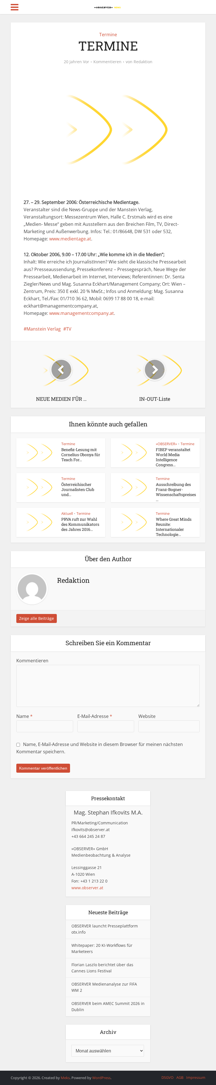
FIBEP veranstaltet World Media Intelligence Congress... (173, 457)
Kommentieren (107, 61)
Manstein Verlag (43, 329)
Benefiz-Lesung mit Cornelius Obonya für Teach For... (80, 454)
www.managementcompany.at (81, 313)
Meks (65, 1077)
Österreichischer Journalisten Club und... (77, 489)
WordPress (101, 1077)
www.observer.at (87, 887)
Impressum (195, 1077)
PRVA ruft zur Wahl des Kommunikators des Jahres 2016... (80, 524)
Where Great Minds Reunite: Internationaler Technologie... (174, 527)
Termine (108, 34)
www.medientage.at (70, 239)
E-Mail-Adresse (94, 716)
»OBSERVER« (166, 443)
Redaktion (143, 61)
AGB (179, 1077)
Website (147, 716)
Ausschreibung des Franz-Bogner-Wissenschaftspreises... (176, 492)
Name (24, 716)
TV (68, 329)
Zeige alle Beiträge (36, 618)
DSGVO (167, 1077)
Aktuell (67, 513)
